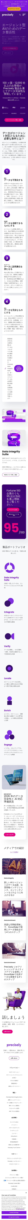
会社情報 (14, 1118)
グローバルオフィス (14, 1128)
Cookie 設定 (14, 1186)
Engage (8, 744)
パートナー (14, 1125)
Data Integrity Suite (11, 578)
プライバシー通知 (14, 1175)
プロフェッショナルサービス (14, 1158)
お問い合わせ (7, 53)
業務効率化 (14, 1083)
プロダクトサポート (14, 1164)
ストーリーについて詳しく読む (14, 120)
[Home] (7, 14)
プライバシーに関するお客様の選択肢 (15, 1180)
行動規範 (14, 1139)
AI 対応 (14, 1078)
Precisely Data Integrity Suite (14, 1097)
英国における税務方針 (14, 1145)
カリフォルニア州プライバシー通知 (14, 1177)
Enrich (7, 710)
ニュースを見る (14, 852)
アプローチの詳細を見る (10, 48)
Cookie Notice (20, 1209)
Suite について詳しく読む (10, 475)
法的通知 (14, 1170)
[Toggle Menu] (24, 14)
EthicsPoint (14, 1136)
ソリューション (14, 1068)
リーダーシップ (14, 1130)
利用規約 (14, 1189)
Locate (7, 678)
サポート (14, 1154)
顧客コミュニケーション (14, 1100)
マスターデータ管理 (14, 1108)
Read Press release (14, 9)
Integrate (9, 612)
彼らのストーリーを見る (14, 514)
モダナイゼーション (14, 1072)
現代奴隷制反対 (14, 1142)
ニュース (14, 1133)
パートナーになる (13, 509)
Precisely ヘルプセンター (14, 1161)
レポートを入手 (9, 834)
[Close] (26, 1192)
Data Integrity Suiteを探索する (18, 368)
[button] (14, 70)
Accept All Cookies (14, 1217)
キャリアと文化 (14, 1122)
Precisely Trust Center (14, 1147)
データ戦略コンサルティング (14, 1103)
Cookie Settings (14, 1212)
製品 (14, 1093)
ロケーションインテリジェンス (14, 1075)
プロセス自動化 (14, 1080)
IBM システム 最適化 (14, 1105)
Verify (7, 646)
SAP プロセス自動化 (14, 1111)
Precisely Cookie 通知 (14, 1183)
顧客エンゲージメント (14, 1086)
